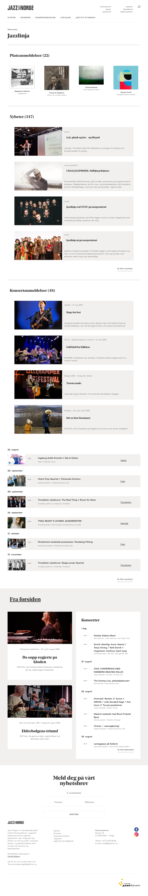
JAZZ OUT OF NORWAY (85, 18)
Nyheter (12, 18)
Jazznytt (108, 9)
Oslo (122, 481)
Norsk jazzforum (105, 6)
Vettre (123, 460)
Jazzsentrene (106, 12)
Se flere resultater (125, 268)
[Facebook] (136, 831)
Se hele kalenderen (125, 749)
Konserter (25, 18)
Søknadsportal (128, 9)
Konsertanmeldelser (45, 18)
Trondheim (125, 502)
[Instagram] (136, 836)
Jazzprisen (129, 6)
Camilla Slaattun (14, 856)
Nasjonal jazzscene (126, 12)
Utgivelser (65, 18)
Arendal (124, 523)
